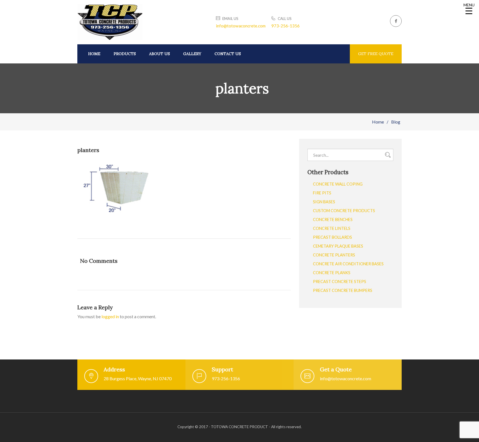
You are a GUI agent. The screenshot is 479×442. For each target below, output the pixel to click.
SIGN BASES (324, 201)
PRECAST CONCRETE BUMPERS (342, 290)
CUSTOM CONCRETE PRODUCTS (344, 210)
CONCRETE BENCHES (333, 219)
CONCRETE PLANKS (331, 272)
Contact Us (228, 53)
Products (125, 53)
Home (94, 53)
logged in (110, 316)
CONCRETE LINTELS (331, 228)
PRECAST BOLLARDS (332, 237)
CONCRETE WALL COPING (338, 184)
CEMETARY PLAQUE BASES (338, 246)
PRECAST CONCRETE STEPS (339, 281)
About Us (159, 53)
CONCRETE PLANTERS (334, 255)
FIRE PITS (322, 193)
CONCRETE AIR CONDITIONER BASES (348, 263)
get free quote (375, 53)
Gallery (192, 53)
